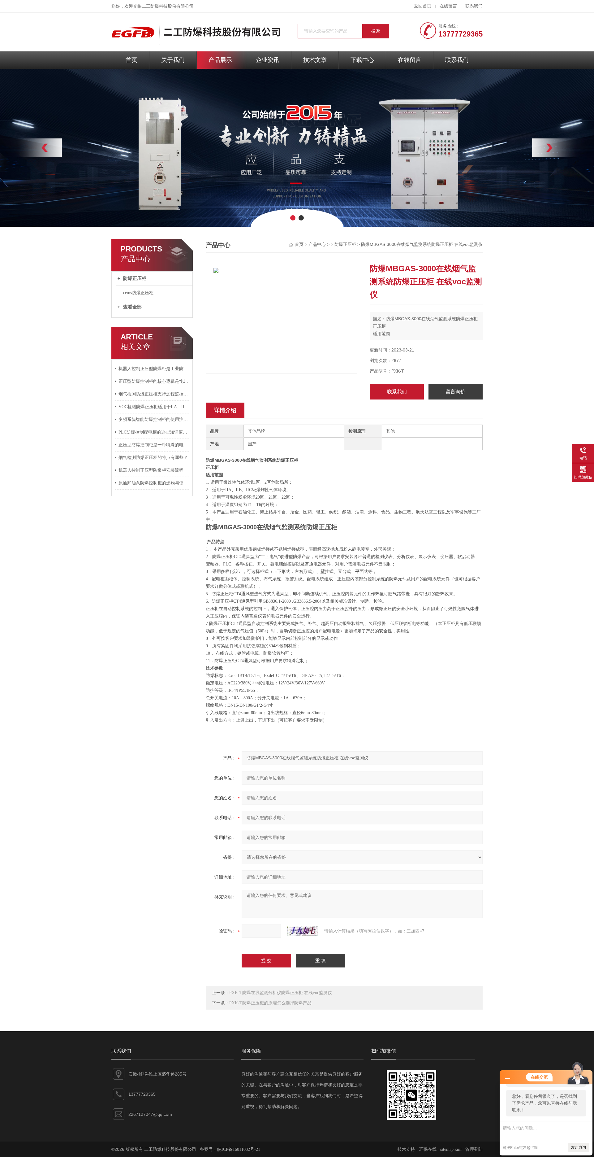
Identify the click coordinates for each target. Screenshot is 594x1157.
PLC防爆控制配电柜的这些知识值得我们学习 (154, 432)
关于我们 (173, 60)
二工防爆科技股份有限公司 (168, 6)
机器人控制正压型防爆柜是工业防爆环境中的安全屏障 (154, 368)
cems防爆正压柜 (138, 292)
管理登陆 (474, 1149)
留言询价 (455, 391)
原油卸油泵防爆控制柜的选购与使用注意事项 (154, 483)
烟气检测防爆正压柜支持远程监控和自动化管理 (154, 394)
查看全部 (132, 306)
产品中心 (317, 244)
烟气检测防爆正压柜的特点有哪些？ (153, 457)
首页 (131, 60)
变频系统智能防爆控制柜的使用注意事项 (154, 419)
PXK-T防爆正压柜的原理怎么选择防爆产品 (270, 1003)
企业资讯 (267, 60)
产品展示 (220, 60)
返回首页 (422, 6)
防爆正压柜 (134, 278)
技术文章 (315, 60)
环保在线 (428, 1149)
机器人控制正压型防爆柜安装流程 (150, 470)
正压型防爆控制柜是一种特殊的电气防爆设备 (154, 445)
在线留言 (448, 6)
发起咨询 (578, 1147)
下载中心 (362, 60)
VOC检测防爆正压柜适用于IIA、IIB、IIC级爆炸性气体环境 (154, 406)
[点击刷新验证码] (302, 931)
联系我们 (474, 6)
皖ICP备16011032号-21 (238, 1149)
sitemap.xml (451, 1149)
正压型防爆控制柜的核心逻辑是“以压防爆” (154, 381)
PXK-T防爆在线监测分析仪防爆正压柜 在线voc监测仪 (280, 992)
